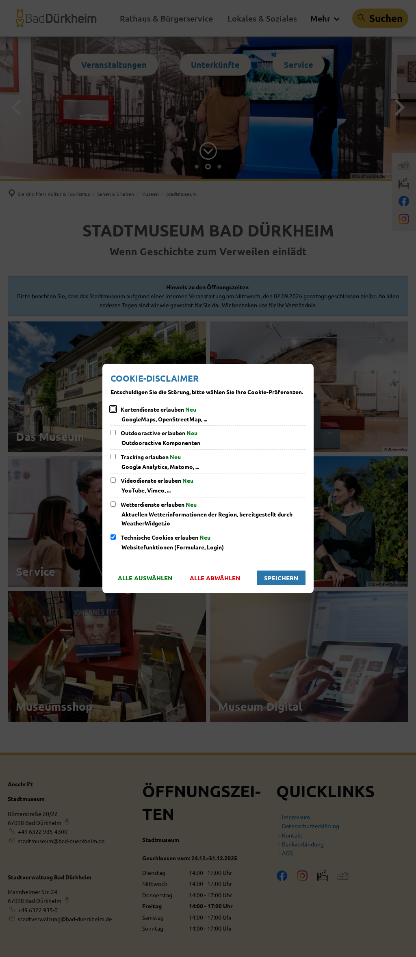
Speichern (281, 578)
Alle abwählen (215, 578)
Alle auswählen (145, 578)
